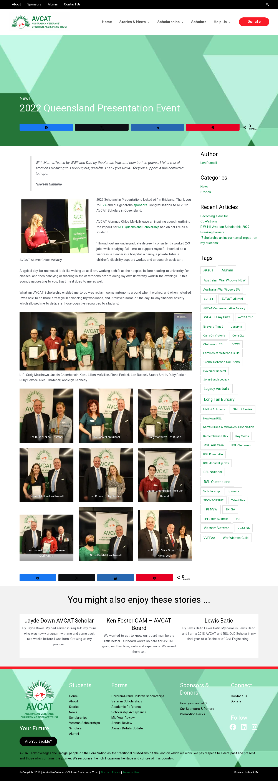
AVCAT (208, 299)
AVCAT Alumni (232, 299)
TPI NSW (210, 509)
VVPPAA (209, 538)
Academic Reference (126, 707)
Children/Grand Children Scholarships (137, 696)
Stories (205, 192)
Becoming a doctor (214, 216)
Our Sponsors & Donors (197, 709)
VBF (238, 518)
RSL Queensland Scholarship (138, 227)
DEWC (236, 344)
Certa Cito (238, 335)
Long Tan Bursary (219, 399)
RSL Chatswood (242, 445)
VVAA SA (244, 528)
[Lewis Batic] (218, 636)
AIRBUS (208, 270)
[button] (267, 4)
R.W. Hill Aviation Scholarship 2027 (224, 227)
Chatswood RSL (213, 344)
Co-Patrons (208, 221)
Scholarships (78, 718)
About (73, 701)
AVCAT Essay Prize (217, 317)
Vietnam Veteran (216, 528)
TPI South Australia (215, 518)
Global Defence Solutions (222, 362)
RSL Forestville (213, 454)
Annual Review (121, 723)
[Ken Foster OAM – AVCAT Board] (139, 636)
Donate (236, 701)
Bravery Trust (213, 326)
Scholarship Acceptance (128, 712)
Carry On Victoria (214, 335)
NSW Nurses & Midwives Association (228, 427)
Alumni (227, 270)
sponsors (140, 205)
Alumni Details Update (127, 728)
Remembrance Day (215, 436)
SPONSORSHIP (213, 500)
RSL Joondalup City (216, 463)
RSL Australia (214, 445)
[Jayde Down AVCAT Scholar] (59, 636)
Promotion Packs (192, 714)
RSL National (213, 472)
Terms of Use (130, 772)
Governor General (214, 371)
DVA (104, 205)
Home (73, 696)
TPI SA (230, 509)
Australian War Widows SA (221, 289)
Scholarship (211, 491)
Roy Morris (242, 436)
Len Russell (208, 163)
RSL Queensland (217, 482)
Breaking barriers (212, 232)
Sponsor (233, 491)
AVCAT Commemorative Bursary (224, 308)
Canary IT (237, 326)
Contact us (239, 696)
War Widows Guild (235, 538)
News (25, 98)
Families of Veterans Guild (221, 353)
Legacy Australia (216, 389)
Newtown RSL (212, 418)
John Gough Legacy (216, 379)
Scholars (75, 728)
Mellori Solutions (214, 409)
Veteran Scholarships (84, 723)
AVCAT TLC (245, 317)
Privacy (116, 772)
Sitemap (105, 772)
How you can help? (193, 703)
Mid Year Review (123, 718)
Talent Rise (238, 500)
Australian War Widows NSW (225, 280)
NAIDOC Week (242, 409)
